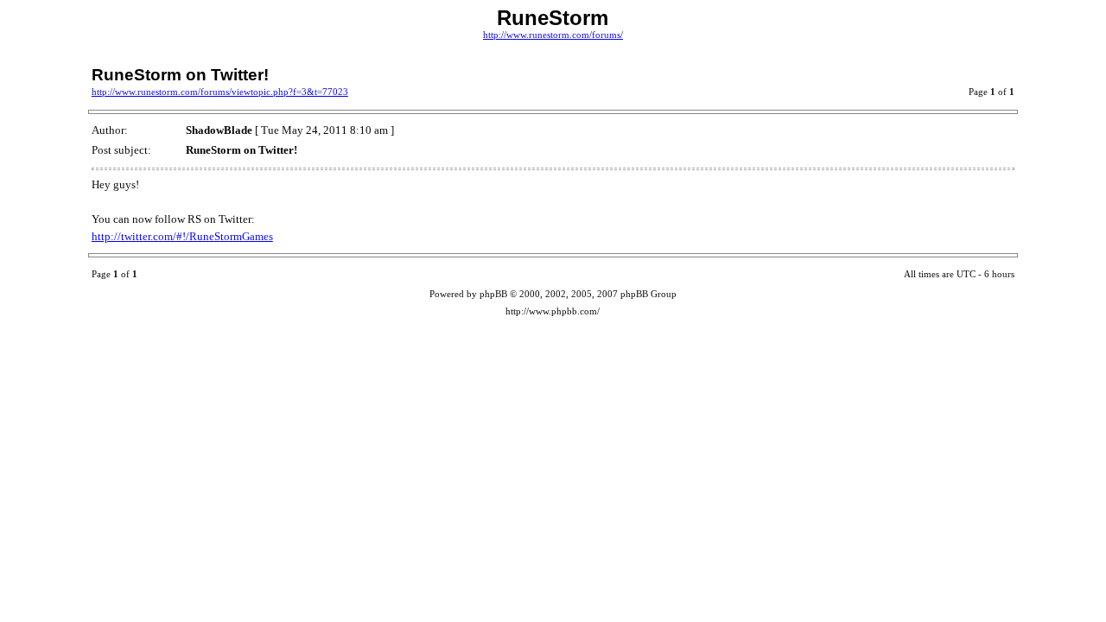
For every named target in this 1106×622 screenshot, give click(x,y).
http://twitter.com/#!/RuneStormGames (182, 236)
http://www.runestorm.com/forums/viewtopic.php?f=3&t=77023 (220, 92)
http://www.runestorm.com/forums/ (553, 35)
